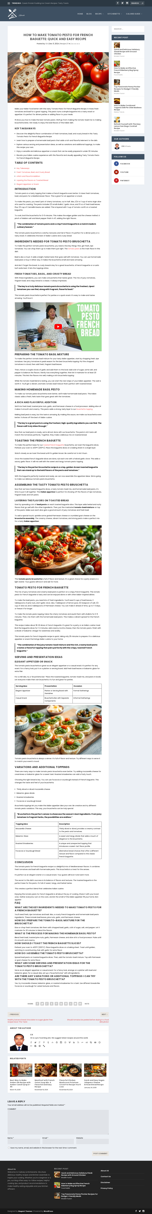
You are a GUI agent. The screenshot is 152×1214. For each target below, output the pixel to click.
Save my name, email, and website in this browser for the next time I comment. (43, 1148)
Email (45, 1138)
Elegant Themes (25, 1211)
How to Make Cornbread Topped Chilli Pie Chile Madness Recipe (128, 107)
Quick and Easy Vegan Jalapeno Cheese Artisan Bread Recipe (94, 1082)
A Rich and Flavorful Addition (28, 176)
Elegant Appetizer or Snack (28, 184)
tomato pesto (74, 248)
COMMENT (12, 1109)
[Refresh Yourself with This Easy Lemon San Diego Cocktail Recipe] (117, 120)
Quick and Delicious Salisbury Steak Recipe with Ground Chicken (127, 51)
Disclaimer (105, 1182)
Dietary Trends (119, 112)
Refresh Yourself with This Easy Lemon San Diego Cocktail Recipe (127, 126)
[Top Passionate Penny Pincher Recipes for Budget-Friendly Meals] (117, 82)
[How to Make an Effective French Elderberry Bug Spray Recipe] (117, 64)
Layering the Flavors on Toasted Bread (32, 180)
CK (46, 43)
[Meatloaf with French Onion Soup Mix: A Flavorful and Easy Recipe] (46, 1070)
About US (105, 1171)
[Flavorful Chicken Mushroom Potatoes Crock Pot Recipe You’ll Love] (70, 1070)
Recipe (98, 14)
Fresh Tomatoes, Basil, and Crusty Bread (33, 172)
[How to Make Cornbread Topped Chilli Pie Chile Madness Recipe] (117, 101)
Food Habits (118, 75)
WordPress (48, 1211)
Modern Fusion (119, 56)
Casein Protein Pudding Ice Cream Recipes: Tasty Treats (45, 3)
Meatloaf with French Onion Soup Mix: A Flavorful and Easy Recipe (45, 1083)
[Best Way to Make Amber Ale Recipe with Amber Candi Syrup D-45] (21, 1070)
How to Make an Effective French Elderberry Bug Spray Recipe (126, 70)
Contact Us (106, 1176)
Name (11, 1138)
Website (79, 1138)
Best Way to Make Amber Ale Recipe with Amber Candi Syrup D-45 (20, 1083)
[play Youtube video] (58, 326)
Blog (89, 14)
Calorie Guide (133, 14)
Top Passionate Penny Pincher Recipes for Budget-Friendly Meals (127, 89)
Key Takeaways (23, 168)
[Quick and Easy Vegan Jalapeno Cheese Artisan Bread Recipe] (95, 1070)
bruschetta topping (84, 409)
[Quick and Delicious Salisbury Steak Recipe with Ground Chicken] (117, 45)
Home (80, 14)
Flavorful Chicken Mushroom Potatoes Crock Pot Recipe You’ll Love (70, 1083)
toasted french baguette (53, 445)
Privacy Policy (107, 1188)
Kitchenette (114, 14)
